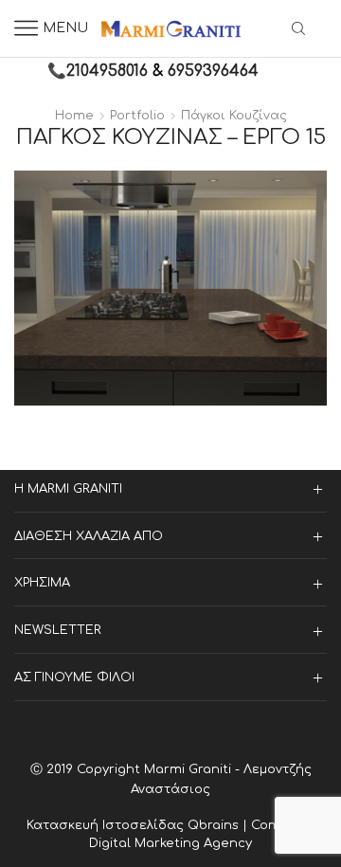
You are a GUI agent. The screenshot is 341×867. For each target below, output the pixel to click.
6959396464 (213, 71)
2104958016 (107, 71)
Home (74, 115)
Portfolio (137, 115)
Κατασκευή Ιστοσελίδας (107, 825)
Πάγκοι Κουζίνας (234, 115)
